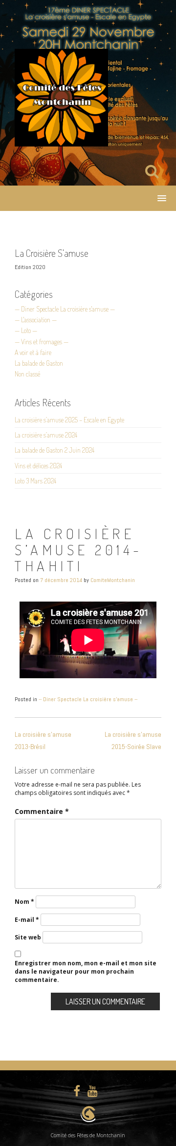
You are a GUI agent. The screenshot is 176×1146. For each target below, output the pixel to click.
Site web (28, 937)
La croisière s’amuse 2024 (46, 435)
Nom (24, 901)
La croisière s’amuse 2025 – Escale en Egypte (69, 420)
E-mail (27, 920)
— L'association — (36, 319)
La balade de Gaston (39, 363)
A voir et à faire (33, 352)
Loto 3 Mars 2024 (35, 481)
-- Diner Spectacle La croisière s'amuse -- (88, 699)
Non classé (27, 374)
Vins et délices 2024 (38, 465)
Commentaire (42, 811)
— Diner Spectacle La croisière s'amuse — (65, 309)
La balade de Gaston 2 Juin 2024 (54, 450)
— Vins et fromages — (41, 341)
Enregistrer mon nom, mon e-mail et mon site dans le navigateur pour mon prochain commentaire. (85, 971)
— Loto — (26, 330)
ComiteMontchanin (112, 580)
